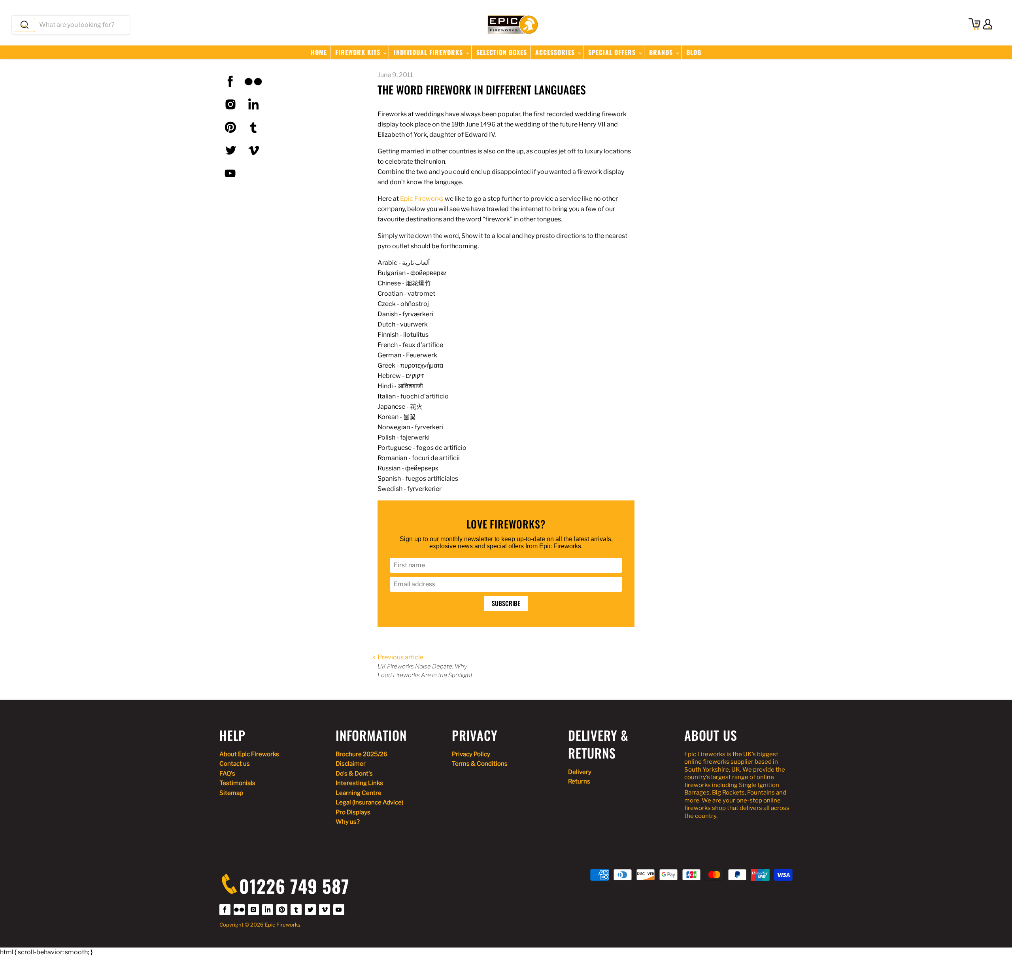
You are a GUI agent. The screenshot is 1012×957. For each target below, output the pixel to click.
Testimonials (237, 783)
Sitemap (231, 793)
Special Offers (613, 52)
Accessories (556, 52)
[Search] (24, 25)
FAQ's (227, 773)
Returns (579, 781)
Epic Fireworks (422, 198)
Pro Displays (353, 812)
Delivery (579, 772)
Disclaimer (351, 763)
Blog (693, 52)
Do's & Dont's (354, 773)
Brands (662, 52)
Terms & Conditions (480, 763)
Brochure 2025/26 (361, 754)
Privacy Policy (471, 754)
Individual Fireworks (429, 52)
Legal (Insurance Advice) (369, 802)
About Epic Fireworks (249, 754)
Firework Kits (358, 52)
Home (319, 52)
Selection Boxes (501, 52)
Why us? (348, 821)
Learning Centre (358, 793)
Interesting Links (359, 783)
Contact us (234, 763)
